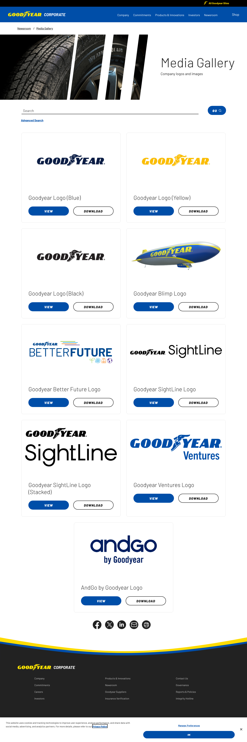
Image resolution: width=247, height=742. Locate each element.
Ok (189, 734)
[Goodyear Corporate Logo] (41, 14)
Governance (182, 685)
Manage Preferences (189, 725)
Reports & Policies (186, 691)
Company (123, 15)
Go (214, 110)
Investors (194, 15)
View (48, 211)
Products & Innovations (169, 15)
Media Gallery (44, 28)
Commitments (142, 15)
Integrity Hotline (185, 698)
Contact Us (182, 678)
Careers (38, 691)
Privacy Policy (100, 726)
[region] (123, 729)
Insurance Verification (117, 698)
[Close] (241, 729)
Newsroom (211, 15)
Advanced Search (32, 120)
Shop (235, 14)
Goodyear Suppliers (115, 691)
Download (93, 211)
